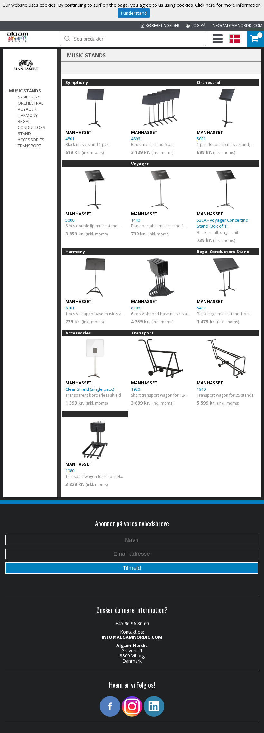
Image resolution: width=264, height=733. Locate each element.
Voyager (27, 109)
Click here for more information (228, 5)
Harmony (28, 115)
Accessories (31, 139)
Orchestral (30, 103)
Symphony (29, 97)
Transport (29, 146)
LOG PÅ (197, 25)
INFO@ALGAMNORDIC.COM (237, 25)
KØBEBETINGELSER (161, 25)
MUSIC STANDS (25, 91)
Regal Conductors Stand (31, 127)
